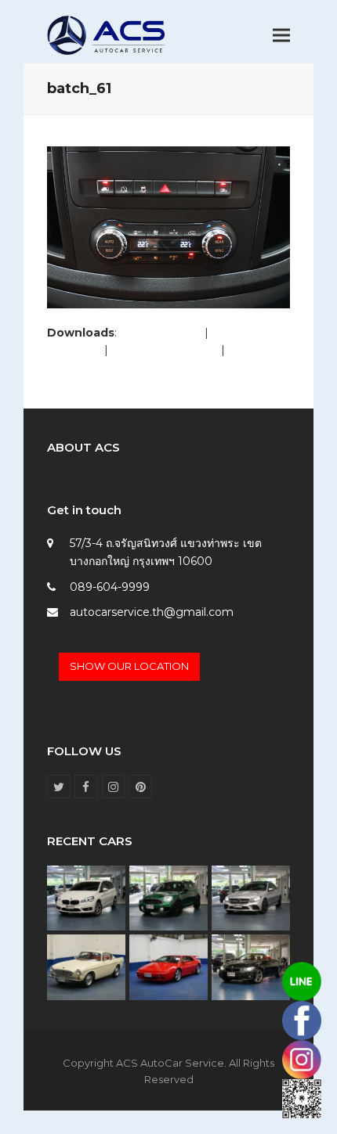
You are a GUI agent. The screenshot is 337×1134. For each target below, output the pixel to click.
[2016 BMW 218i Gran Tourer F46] (86, 897)
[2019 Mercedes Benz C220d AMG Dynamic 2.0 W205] (251, 897)
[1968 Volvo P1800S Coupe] (86, 966)
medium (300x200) (164, 350)
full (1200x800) (160, 333)
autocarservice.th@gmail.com (152, 612)
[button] (281, 35)
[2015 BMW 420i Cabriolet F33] (251, 966)
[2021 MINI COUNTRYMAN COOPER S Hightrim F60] (168, 897)
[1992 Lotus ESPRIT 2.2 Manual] (168, 966)
